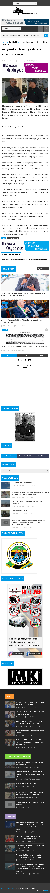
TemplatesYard (25, 885)
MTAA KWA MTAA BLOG (8, 888)
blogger (9, 355)
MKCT (46, 891)
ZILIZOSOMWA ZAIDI (25, 456)
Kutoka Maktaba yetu (19, 511)
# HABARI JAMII (13, 238)
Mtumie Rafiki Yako (10, 254)
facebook (40, 355)
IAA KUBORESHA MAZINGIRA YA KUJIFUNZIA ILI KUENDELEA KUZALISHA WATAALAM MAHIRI (23, 294)
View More (44, 269)
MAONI (41, 456)
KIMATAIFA (10, 816)
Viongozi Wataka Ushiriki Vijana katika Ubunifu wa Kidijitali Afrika (21, 321)
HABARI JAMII (13, 42)
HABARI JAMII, (32, 61)
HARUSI (9, 696)
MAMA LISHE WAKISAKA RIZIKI (26, 783)
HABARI (39, 35)
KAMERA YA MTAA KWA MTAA (18, 756)
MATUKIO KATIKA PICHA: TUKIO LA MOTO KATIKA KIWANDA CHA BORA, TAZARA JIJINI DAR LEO (30, 774)
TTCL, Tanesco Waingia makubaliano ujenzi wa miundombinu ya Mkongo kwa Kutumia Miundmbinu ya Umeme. (28, 522)
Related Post (8, 269)
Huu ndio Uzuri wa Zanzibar (22, 483)
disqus (24, 355)
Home (4, 42)
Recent (9, 456)
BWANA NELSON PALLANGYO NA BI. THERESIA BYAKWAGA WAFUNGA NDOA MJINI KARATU (30, 742)
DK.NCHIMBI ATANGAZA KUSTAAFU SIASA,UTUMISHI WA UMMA (24, 347)
